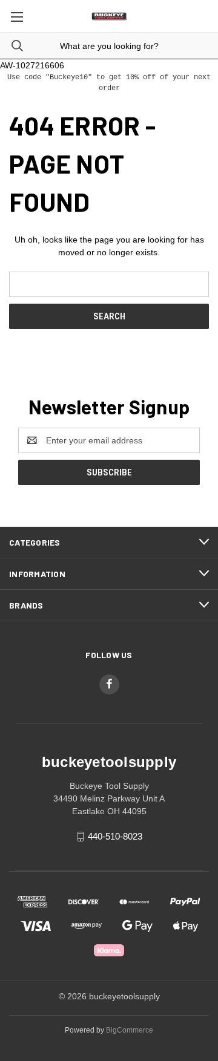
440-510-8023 (115, 836)
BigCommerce (129, 1030)
